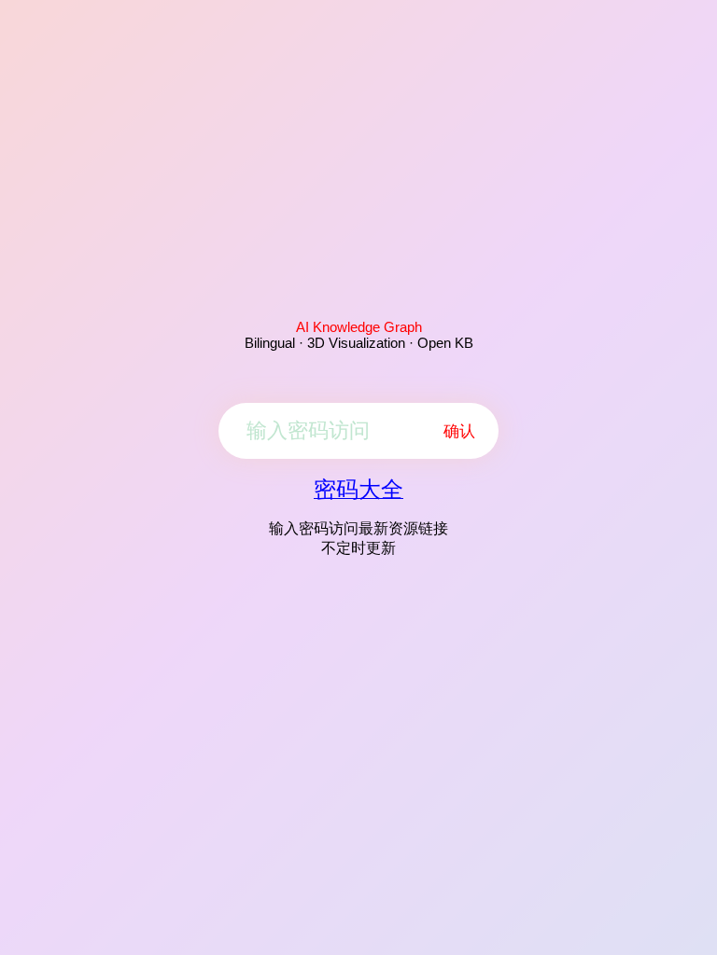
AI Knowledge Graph (359, 327)
